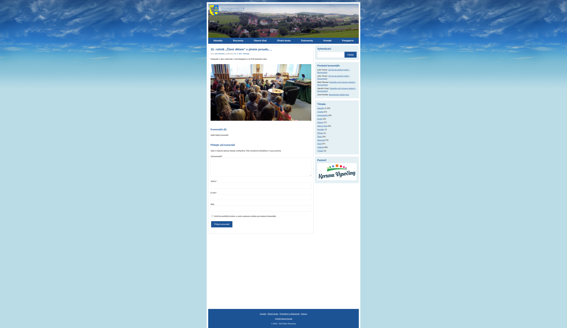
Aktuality (246, 54)
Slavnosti (321, 140)
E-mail (214, 193)
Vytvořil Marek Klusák (283, 319)
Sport (319, 144)
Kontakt (263, 314)
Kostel (319, 119)
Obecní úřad (322, 126)
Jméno (214, 181)
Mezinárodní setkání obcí (339, 95)
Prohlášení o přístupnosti (290, 314)
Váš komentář (217, 156)
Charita (320, 112)
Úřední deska (272, 314)
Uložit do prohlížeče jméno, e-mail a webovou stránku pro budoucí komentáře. (245, 216)
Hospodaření (322, 115)
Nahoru (304, 314)
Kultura (320, 122)
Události (320, 147)
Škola (319, 137)
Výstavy (320, 151)
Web (212, 204)
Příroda (320, 133)
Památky (320, 130)
